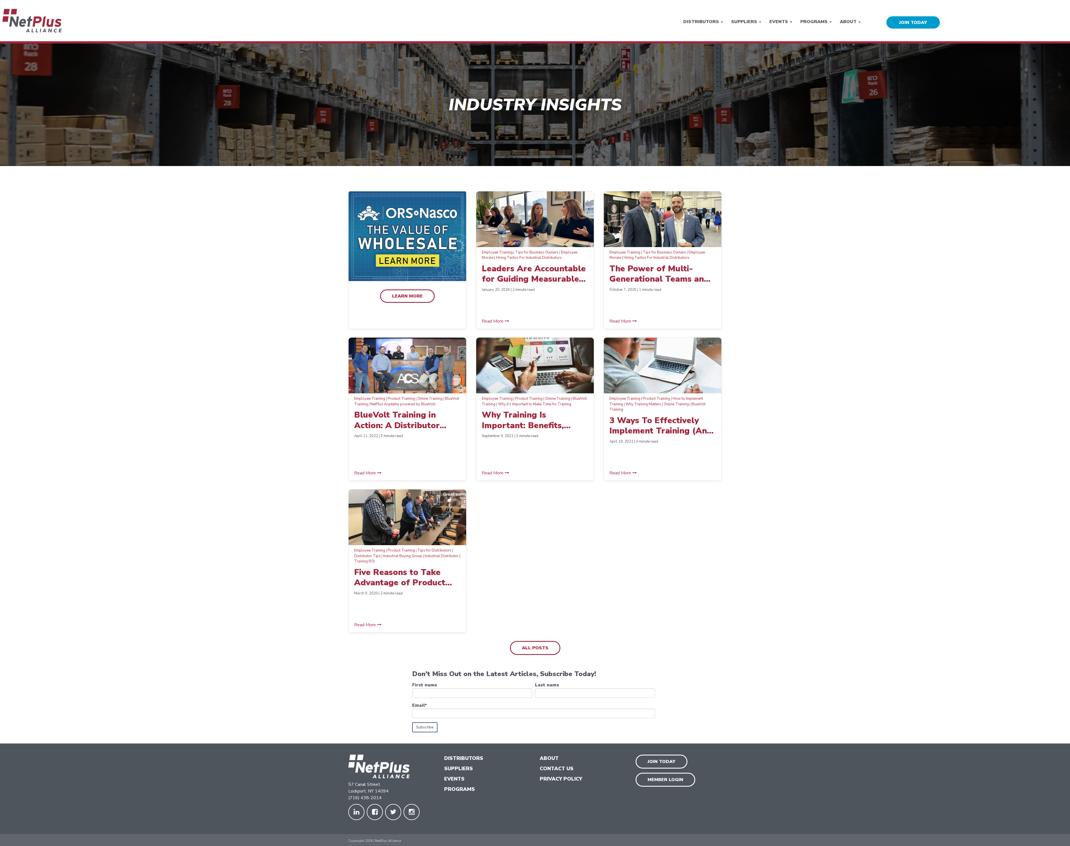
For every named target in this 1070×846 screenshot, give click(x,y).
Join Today (661, 762)
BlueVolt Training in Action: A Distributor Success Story (397, 420)
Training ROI (364, 561)
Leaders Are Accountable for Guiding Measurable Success (534, 274)
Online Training (429, 398)
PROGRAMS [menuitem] (459, 789)
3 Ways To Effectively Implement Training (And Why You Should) (660, 425)
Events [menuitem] (778, 21)
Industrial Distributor (442, 556)
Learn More (407, 296)
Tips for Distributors (434, 550)
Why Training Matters (643, 404)
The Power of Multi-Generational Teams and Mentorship (659, 274)
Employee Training (497, 252)
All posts (535, 648)
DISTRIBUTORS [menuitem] (463, 758)
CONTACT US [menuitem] (556, 768)
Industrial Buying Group (402, 556)
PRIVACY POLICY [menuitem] (561, 779)
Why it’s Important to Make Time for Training (534, 404)
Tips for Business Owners (536, 252)
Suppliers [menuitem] (744, 21)
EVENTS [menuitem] (454, 779)
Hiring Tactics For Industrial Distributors (529, 257)
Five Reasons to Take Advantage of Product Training (399, 577)
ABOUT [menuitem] (549, 758)
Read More (493, 321)
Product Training (401, 398)
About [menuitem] (848, 21)
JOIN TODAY (913, 22)
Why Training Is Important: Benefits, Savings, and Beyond (524, 420)
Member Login (665, 780)
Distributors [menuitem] (701, 21)
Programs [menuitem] (814, 21)
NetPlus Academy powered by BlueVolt (402, 404)
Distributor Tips (367, 556)
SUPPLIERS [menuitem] (458, 768)
